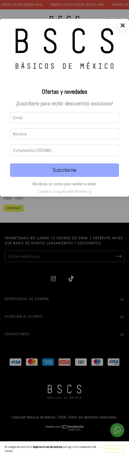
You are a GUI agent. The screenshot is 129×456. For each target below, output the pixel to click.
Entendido (114, 448)
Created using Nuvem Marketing (64, 191)
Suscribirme (64, 170)
